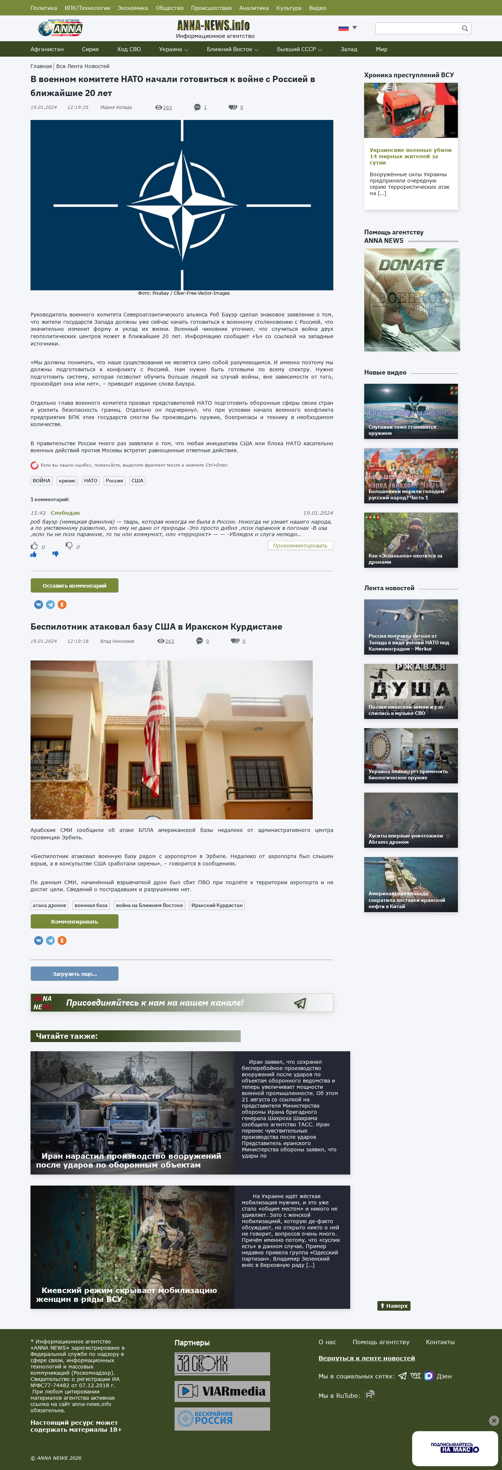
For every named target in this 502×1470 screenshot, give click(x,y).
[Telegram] (50, 604)
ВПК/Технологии (87, 7)
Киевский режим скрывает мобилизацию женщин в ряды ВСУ (126, 1294)
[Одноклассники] (62, 604)
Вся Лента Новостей (83, 66)
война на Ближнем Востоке (149, 905)
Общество (170, 7)
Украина (170, 49)
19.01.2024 (60, 107)
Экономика (133, 7)
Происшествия (211, 7)
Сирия (90, 49)
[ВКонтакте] (38, 604)
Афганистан (47, 49)
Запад (349, 49)
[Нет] (55, 553)
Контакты (440, 1341)
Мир (381, 49)
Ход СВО (129, 49)
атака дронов (49, 905)
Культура (289, 7)
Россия (114, 480)
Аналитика (254, 7)
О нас (327, 1341)
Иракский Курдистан (217, 905)
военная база (91, 905)
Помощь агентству (381, 1341)
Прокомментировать (300, 545)
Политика (44, 7)
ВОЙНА (41, 480)
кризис (67, 480)
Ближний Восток (229, 49)
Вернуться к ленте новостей (367, 1357)
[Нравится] (33, 553)
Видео (317, 7)
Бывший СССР (296, 49)
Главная (41, 66)
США (137, 480)
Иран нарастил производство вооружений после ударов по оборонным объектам (128, 1160)
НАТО (90, 480)
